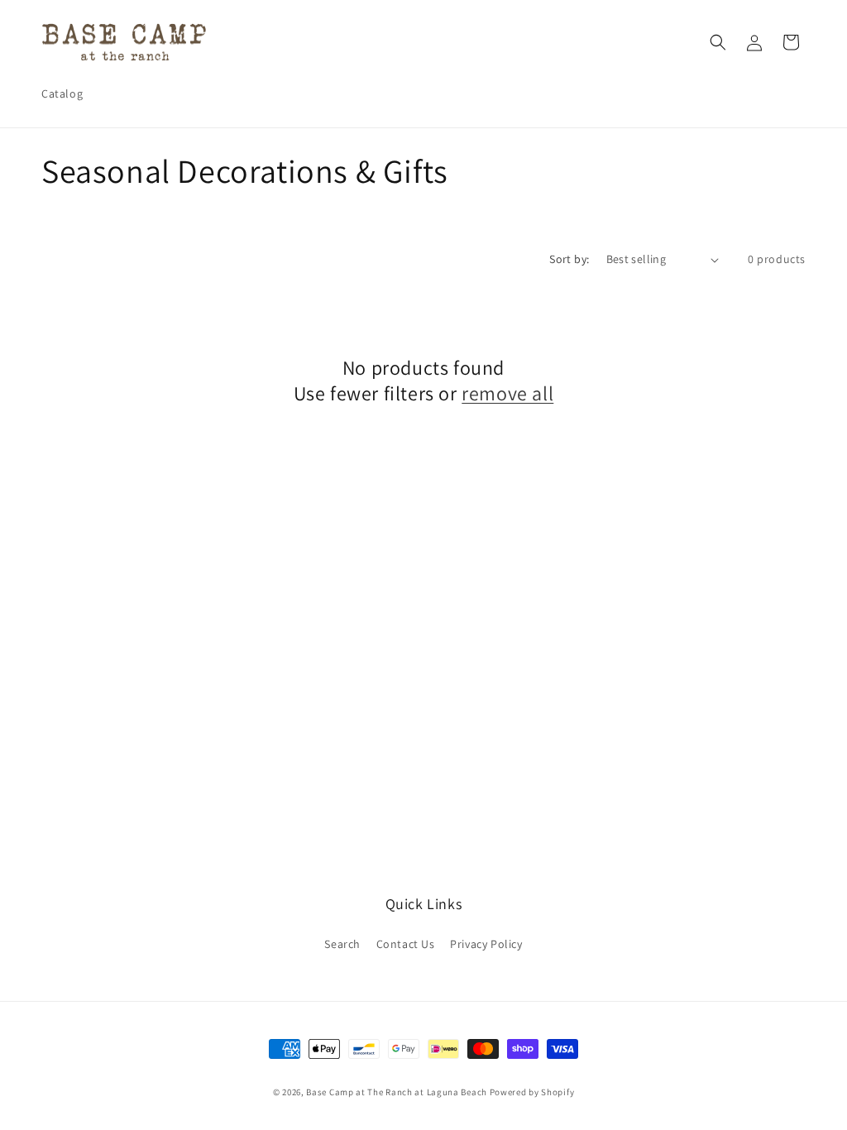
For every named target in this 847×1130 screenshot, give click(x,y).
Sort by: (569, 258)
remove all (507, 393)
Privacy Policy (486, 943)
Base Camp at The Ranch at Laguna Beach (396, 1092)
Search (342, 943)
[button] (718, 42)
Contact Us (405, 943)
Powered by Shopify (532, 1092)
